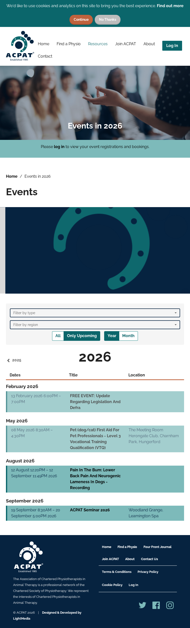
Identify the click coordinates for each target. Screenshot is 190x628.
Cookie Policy (112, 585)
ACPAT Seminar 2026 (90, 510)
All (58, 335)
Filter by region (25, 325)
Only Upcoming (82, 335)
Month (128, 335)
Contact (45, 56)
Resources (98, 44)
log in (59, 146)
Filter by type (24, 313)
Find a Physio (69, 44)
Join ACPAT (125, 44)
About (149, 44)
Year (112, 335)
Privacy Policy (148, 572)
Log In (172, 45)
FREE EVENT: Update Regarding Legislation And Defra (95, 401)
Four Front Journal (157, 547)
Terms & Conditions (116, 572)
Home (43, 44)
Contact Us (149, 559)
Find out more (170, 5)
